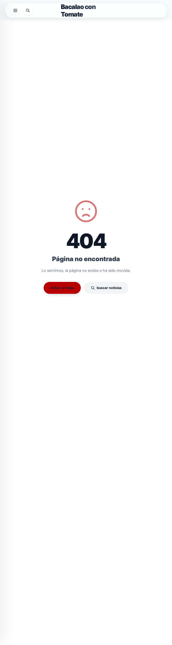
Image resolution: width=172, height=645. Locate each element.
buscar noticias (109, 288)
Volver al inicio (62, 288)
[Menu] (15, 10)
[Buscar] (28, 10)
